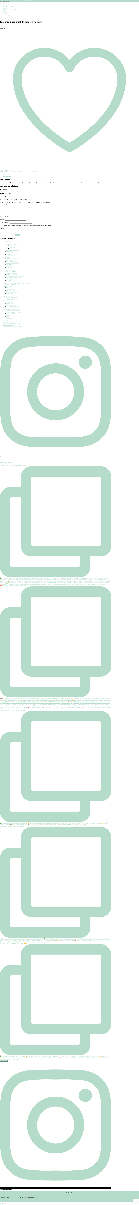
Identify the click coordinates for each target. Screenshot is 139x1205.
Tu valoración (4, 216)
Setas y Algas (9, 267)
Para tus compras (10, 299)
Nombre (2, 219)
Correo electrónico (5, 222)
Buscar (28, 1)
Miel (35, 171)
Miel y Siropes (10, 279)
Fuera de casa (6, 296)
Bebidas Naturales (11, 271)
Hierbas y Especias (11, 258)
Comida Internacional (11, 273)
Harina (8, 257)
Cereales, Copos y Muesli (12, 250)
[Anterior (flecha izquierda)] (0, 1204)
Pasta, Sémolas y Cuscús (12, 261)
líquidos (8, 315)
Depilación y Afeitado (12, 292)
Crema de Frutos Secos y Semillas (15, 276)
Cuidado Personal (7, 286)
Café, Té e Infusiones (11, 244)
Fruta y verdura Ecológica (13, 312)
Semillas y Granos (11, 266)
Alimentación (6, 241)
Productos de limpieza (12, 306)
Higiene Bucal (10, 293)
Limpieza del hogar (11, 313)
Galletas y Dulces (10, 255)
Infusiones (12, 247)
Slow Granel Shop (14, 1197)
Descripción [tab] (6, 174)
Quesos (8, 316)
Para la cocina (15, 171)
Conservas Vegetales (11, 274)
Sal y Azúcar (9, 264)
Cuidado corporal (10, 289)
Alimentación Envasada (9, 270)
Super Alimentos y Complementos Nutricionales (18, 283)
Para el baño (9, 302)
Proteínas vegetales (11, 280)
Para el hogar (9, 303)
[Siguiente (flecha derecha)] (2, 1204)
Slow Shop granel (4, 3)
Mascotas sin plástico (8, 307)
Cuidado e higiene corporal (13, 310)
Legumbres (9, 260)
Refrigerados (9, 318)
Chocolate (9, 251)
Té (10, 248)
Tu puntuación (4, 205)
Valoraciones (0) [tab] (7, 176)
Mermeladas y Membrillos (13, 277)
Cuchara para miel (29, 171)
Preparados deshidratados (12, 263)
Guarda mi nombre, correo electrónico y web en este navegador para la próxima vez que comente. (26, 225)
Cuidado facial (10, 290)
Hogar (4, 300)
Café (11, 245)
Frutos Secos (9, 254)
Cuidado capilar (10, 287)
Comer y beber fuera (11, 297)
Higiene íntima (10, 294)
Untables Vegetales (11, 284)
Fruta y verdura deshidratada (13, 253)
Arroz (7, 242)
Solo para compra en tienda (10, 309)
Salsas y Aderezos (11, 281)
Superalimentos (10, 268)
